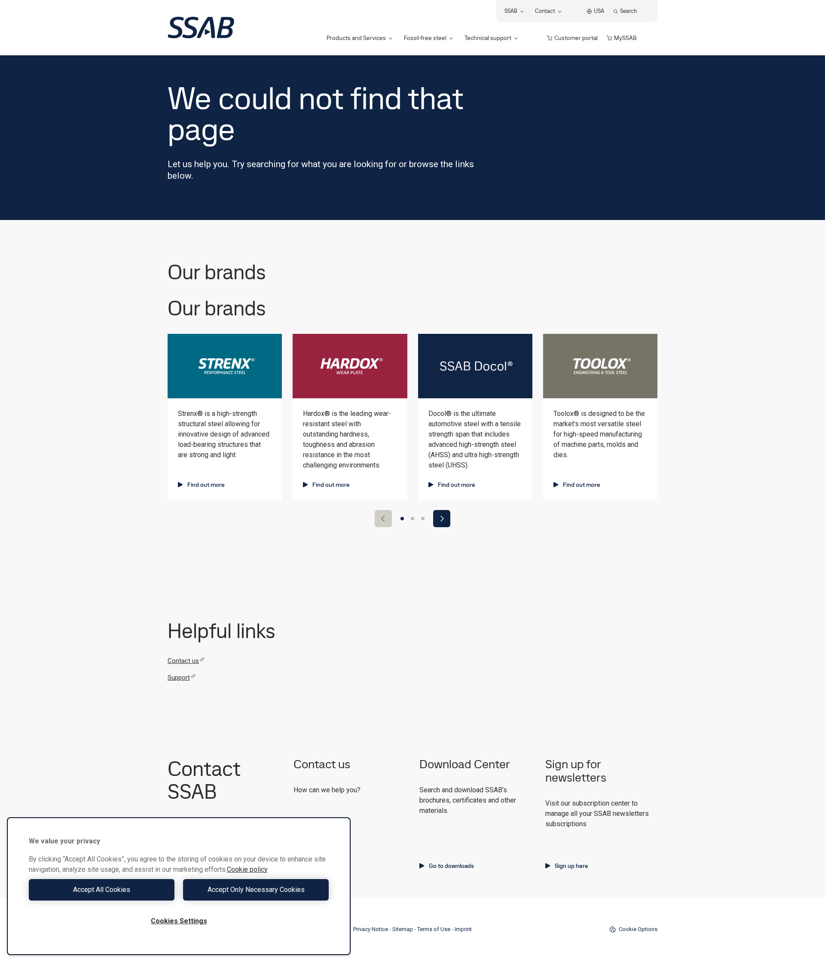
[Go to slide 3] (423, 518)
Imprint (463, 929)
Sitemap (402, 929)
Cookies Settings (179, 921)
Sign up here (571, 866)
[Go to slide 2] (412, 518)
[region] (179, 886)
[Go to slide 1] (402, 518)
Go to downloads (451, 866)
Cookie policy (247, 869)
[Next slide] (441, 518)
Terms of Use (433, 929)
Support (179, 677)
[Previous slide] (383, 518)
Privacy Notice (370, 929)
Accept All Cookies (101, 890)
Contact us (183, 661)
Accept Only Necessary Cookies (256, 890)
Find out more (206, 485)
